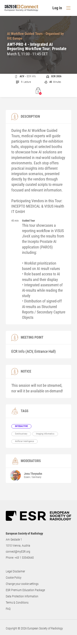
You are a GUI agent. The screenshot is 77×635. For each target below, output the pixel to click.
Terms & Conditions (17, 602)
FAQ (8, 608)
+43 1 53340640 (24, 557)
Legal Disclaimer (15, 571)
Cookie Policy (13, 577)
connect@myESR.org (18, 551)
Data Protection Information (22, 596)
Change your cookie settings (22, 584)
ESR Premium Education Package (25, 590)
